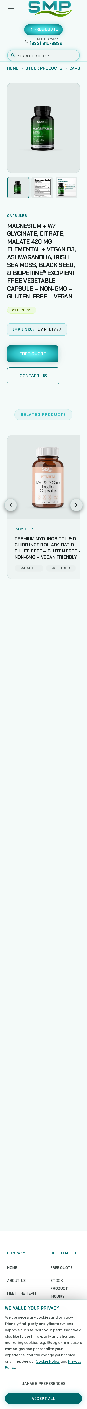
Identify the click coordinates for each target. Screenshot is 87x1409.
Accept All (44, 1398)
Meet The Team (21, 1293)
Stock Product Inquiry (59, 1288)
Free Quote (33, 353)
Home (13, 68)
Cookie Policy (48, 1361)
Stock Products (43, 68)
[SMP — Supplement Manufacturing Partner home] (50, 8)
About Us (16, 1280)
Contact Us (33, 375)
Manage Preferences (43, 1383)
